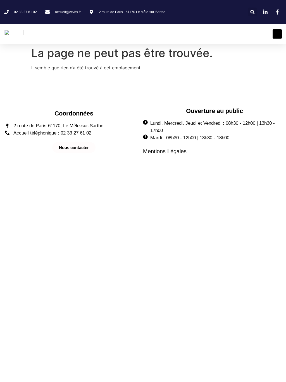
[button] (252, 12)
